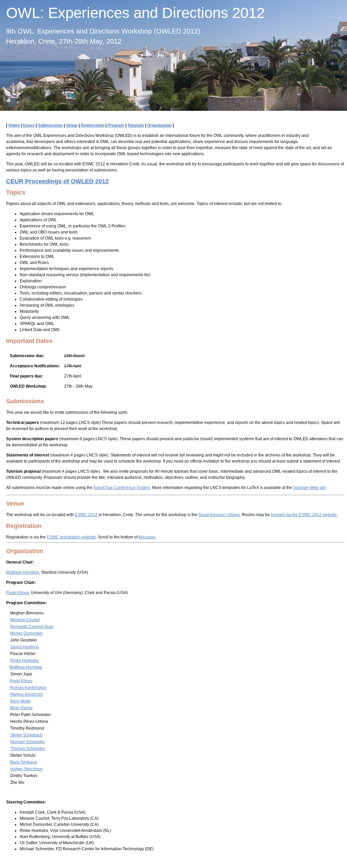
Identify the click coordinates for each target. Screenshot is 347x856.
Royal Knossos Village (219, 514)
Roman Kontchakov (28, 687)
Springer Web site (309, 487)
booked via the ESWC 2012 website (304, 514)
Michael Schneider (27, 741)
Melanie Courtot (25, 619)
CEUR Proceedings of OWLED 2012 (57, 181)
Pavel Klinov (17, 592)
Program (115, 125)
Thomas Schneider (27, 748)
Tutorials (135, 125)
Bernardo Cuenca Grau (31, 626)
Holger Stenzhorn (26, 769)
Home (14, 125)
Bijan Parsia (21, 708)
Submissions (50, 125)
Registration (92, 125)
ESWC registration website (71, 537)
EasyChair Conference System (122, 487)
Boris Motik (20, 701)
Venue (72, 125)
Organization (159, 125)
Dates (29, 125)
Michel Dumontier (26, 633)
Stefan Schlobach (26, 735)
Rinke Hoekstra (24, 660)
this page (147, 537)
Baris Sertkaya (23, 762)
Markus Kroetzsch (26, 694)
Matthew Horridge (22, 572)
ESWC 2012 (86, 514)
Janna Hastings (24, 647)
